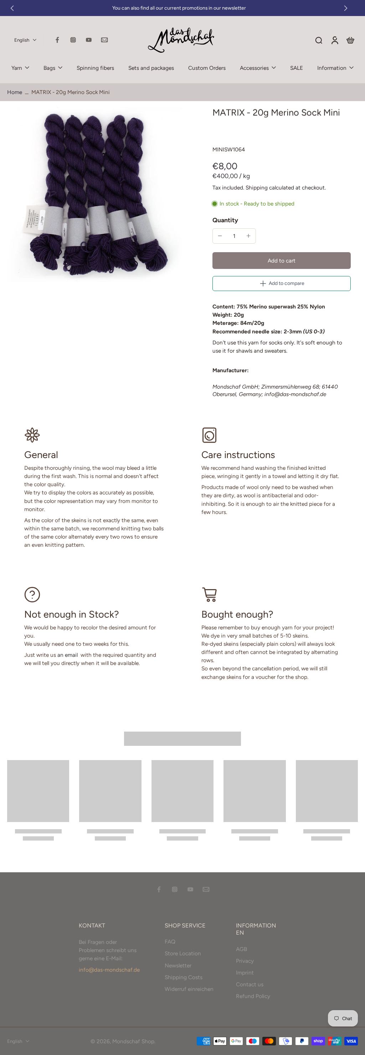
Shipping (257, 187)
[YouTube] (89, 40)
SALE (296, 67)
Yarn (16, 67)
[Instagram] (73, 40)
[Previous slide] (12, 8)
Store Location (183, 953)
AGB (241, 948)
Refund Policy (253, 996)
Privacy (245, 960)
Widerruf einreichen (189, 988)
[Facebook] (57, 40)
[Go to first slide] (345, 8)
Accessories (254, 67)
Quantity (225, 220)
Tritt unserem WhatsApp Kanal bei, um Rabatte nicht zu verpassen (279, 8)
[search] (319, 40)
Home (14, 92)
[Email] (104, 40)
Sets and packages (151, 67)
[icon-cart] (350, 40)
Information (331, 67)
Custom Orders (207, 67)
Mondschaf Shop (133, 1041)
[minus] (220, 235)
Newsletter (178, 965)
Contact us (249, 984)
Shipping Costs (183, 976)
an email (67, 654)
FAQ (170, 941)
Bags (49, 67)
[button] (281, 260)
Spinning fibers (95, 67)
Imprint (245, 972)
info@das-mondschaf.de (109, 969)
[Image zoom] (94, 194)
